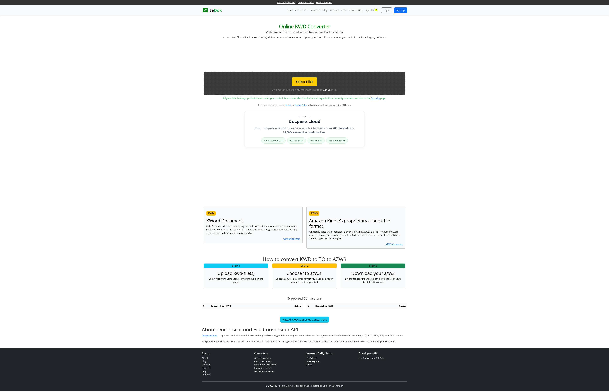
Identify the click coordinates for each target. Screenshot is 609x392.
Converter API (348, 10)
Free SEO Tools (306, 2)
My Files (371, 10)
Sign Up (400, 10)
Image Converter (263, 367)
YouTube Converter (264, 371)
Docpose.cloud (304, 121)
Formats (334, 10)
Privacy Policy (301, 105)
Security (375, 98)
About (205, 357)
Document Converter (265, 364)
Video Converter (262, 357)
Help (360, 10)
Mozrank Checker (286, 2)
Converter (300, 10)
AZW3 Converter (394, 244)
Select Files (304, 82)
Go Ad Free (312, 357)
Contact (206, 374)
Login (387, 10)
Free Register (313, 361)
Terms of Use (320, 385)
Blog (325, 10)
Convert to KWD (291, 238)
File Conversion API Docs (372, 357)
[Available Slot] (324, 2)
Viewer (314, 10)
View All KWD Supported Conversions (304, 319)
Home (290, 10)
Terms (288, 105)
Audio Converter (262, 361)
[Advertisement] (304, 56)
